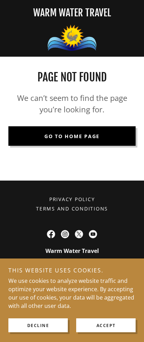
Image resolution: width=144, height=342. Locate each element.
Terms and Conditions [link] (72, 208)
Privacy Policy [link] (72, 199)
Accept (106, 325)
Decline (38, 325)
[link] (72, 37)
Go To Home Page (72, 136)
